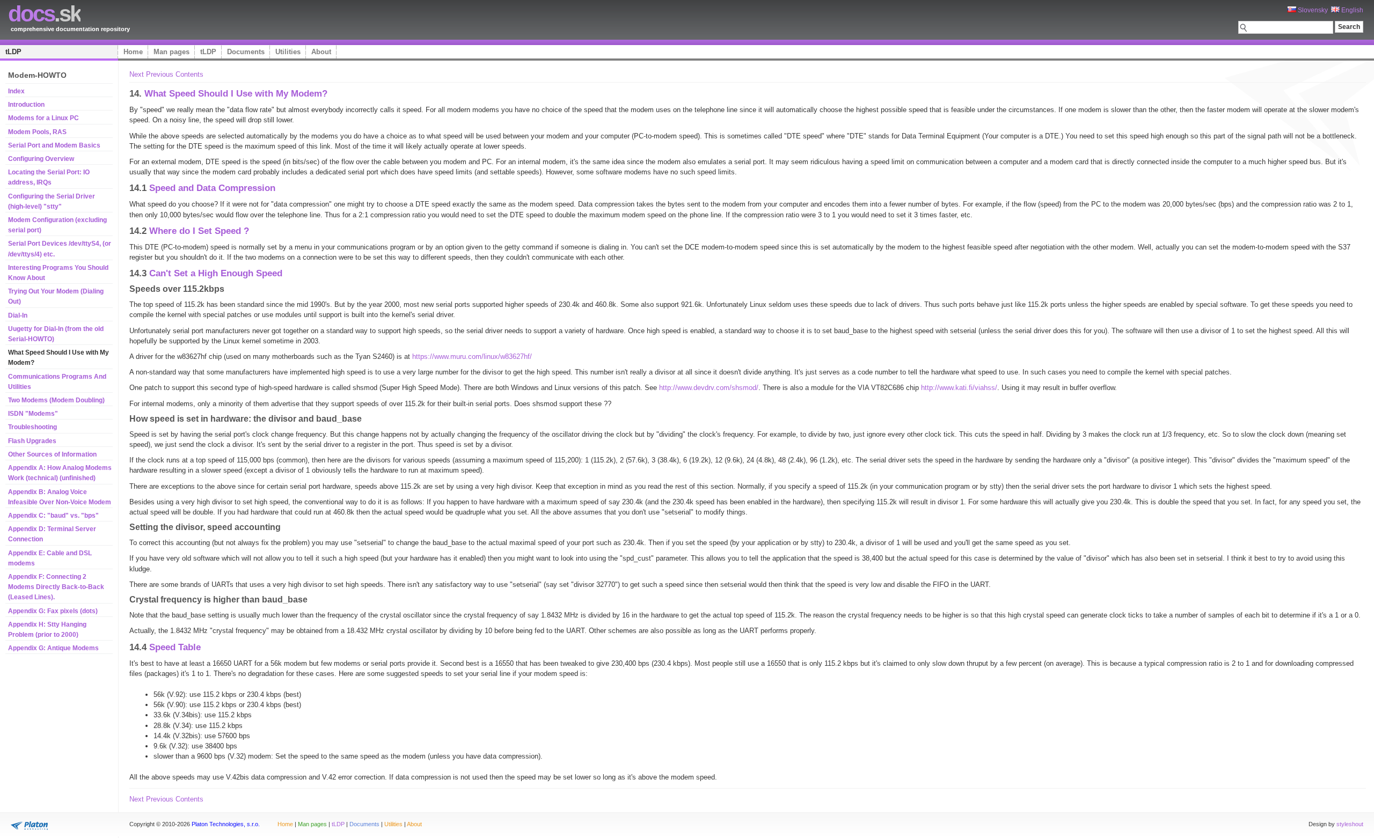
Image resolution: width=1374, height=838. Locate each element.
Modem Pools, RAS (37, 132)
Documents (246, 52)
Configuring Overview (41, 159)
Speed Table (175, 647)
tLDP (13, 52)
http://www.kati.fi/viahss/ (959, 388)
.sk (44, 13)
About (321, 52)
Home (133, 52)
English (1351, 10)
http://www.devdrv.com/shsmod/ (708, 388)
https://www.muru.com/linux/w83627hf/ (472, 356)
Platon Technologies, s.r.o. (226, 824)
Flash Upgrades (32, 441)
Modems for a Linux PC (43, 118)
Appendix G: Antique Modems (53, 648)
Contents (189, 74)
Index (16, 91)
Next (136, 74)
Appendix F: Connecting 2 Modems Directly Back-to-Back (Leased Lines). (56, 587)
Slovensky (1312, 10)
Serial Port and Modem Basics (54, 145)
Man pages (171, 52)
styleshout (1349, 824)
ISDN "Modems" (33, 413)
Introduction (26, 104)
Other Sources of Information (52, 454)
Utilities (288, 52)
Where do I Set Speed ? (199, 230)
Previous (159, 74)
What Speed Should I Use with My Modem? (235, 93)
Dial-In (17, 315)
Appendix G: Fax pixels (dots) (53, 611)
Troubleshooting (32, 427)
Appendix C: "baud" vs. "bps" (53, 515)
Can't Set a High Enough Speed (215, 273)
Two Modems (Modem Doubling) (56, 400)
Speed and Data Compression (212, 187)
